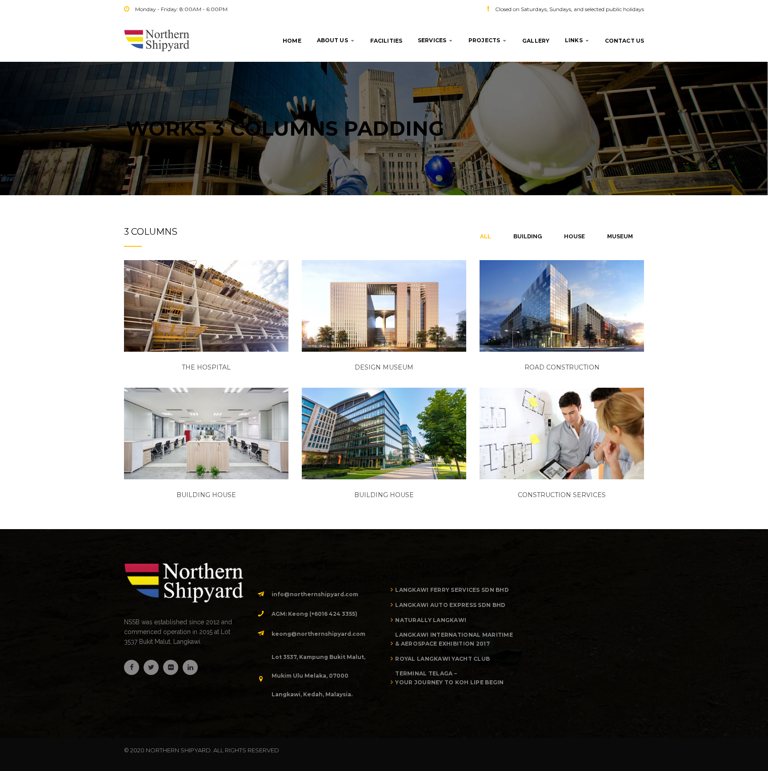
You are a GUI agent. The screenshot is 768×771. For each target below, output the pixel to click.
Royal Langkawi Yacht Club (442, 658)
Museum (620, 236)
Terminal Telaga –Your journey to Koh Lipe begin (449, 678)
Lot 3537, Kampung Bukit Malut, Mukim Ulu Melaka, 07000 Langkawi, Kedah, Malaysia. (318, 676)
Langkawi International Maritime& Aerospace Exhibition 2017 (454, 639)
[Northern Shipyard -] (157, 40)
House (574, 236)
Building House (384, 495)
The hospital (206, 367)
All (485, 236)
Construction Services (562, 495)
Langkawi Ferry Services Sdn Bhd (452, 589)
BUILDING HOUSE (206, 495)
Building (527, 236)
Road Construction (562, 367)
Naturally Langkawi (430, 620)
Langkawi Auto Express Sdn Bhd (450, 605)
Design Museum (384, 367)
